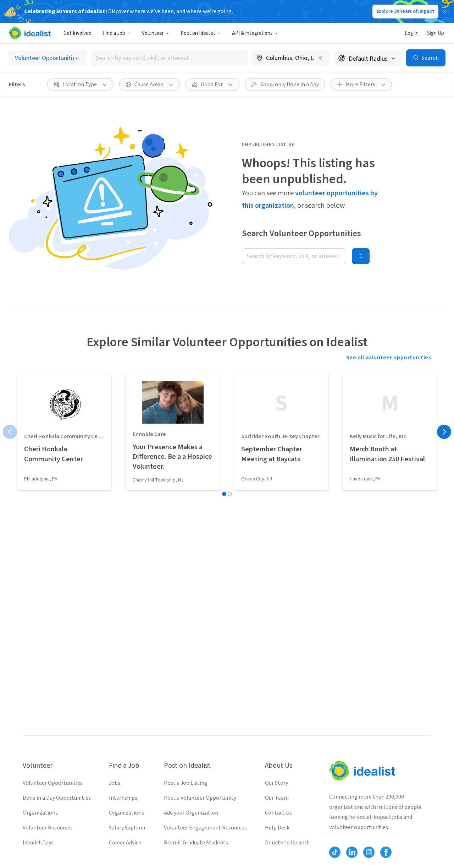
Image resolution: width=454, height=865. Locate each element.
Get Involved (77, 33)
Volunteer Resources (48, 828)
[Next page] (444, 432)
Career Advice (125, 843)
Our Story (276, 783)
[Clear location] (320, 57)
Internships (123, 798)
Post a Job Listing (185, 783)
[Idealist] (30, 33)
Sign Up (435, 33)
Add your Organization (191, 813)
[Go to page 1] (224, 494)
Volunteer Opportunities (53, 783)
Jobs (114, 783)
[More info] (291, 58)
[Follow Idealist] (334, 852)
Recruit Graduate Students (196, 843)
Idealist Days (38, 843)
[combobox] (170, 58)
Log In (412, 33)
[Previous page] (10, 432)
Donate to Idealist (287, 843)
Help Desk (277, 828)
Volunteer (153, 33)
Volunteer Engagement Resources (205, 828)
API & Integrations (252, 33)
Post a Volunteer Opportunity (200, 798)
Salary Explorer (127, 828)
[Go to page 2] (230, 494)
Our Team (277, 798)
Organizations (40, 813)
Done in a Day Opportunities (57, 798)
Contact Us (278, 813)
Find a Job (114, 33)
